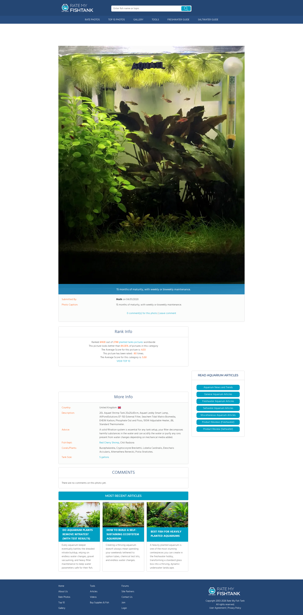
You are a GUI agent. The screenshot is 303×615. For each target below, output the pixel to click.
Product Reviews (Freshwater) (218, 422)
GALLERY (138, 20)
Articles (93, 592)
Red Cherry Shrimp (109, 443)
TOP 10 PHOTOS (116, 20)
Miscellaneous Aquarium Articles (218, 415)
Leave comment (167, 313)
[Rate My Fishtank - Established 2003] (78, 8)
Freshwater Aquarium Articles (218, 401)
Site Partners (128, 592)
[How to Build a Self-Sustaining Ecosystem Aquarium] (123, 514)
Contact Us (127, 597)
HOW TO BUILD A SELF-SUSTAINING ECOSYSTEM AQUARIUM (123, 534)
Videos (93, 597)
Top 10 (61, 603)
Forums (125, 586)
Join (123, 603)
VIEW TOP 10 (123, 361)
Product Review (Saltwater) (218, 429)
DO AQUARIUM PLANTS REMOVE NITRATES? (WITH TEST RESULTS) (77, 534)
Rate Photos (64, 597)
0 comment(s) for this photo (142, 313)
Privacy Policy (234, 608)
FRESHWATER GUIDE (178, 20)
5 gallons (104, 457)
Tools (92, 586)
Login (124, 608)
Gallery (61, 608)
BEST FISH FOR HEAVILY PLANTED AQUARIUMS (166, 534)
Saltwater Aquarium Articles (218, 408)
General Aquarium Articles (218, 394)
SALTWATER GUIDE (208, 20)
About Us (63, 592)
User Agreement (217, 608)
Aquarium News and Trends (218, 387)
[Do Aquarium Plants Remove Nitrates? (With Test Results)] (79, 514)
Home (61, 586)
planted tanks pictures (131, 342)
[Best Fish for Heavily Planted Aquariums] (167, 514)
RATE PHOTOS (92, 20)
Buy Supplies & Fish (99, 603)
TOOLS (155, 20)
